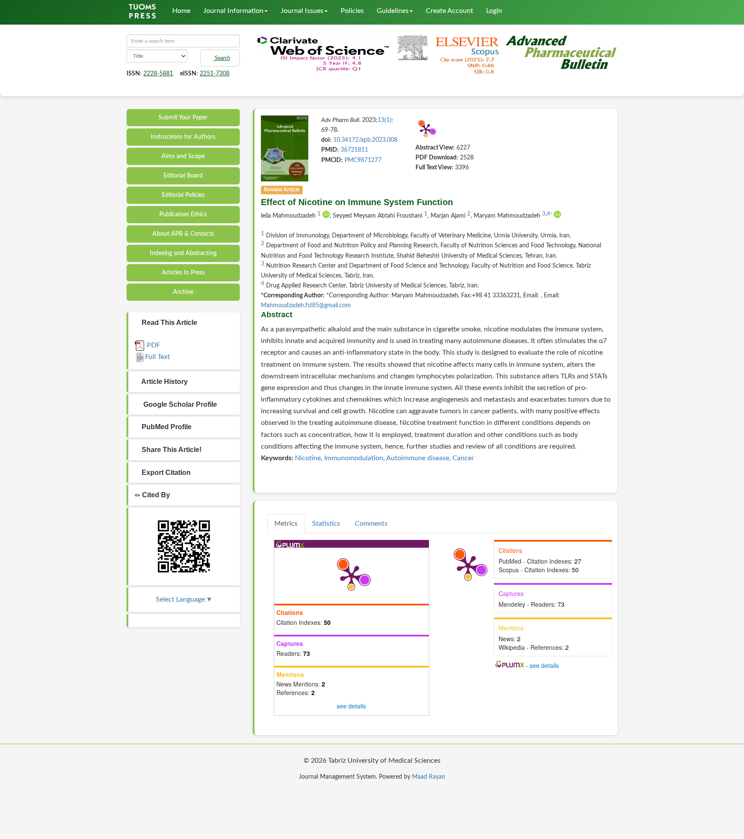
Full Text (157, 356)
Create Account (449, 10)
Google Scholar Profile (178, 404)
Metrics (286, 523)
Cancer (463, 458)
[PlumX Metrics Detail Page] (426, 129)
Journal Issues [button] (302, 10)
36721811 (354, 150)
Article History (164, 381)
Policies (352, 10)
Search (222, 58)
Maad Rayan (428, 777)
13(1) (384, 120)
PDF (152, 345)
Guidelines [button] (393, 10)
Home (181, 10)
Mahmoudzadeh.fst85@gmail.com (306, 306)
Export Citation (165, 472)
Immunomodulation (353, 458)
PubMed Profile (166, 426)
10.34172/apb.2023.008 (365, 140)
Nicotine (308, 458)
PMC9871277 (362, 160)
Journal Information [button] (233, 10)
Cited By (155, 495)
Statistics (326, 523)
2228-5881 (158, 74)
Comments (371, 523)
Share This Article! (171, 449)
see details (351, 706)
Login (494, 10)
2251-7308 (214, 74)
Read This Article (168, 322)
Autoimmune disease (417, 458)
